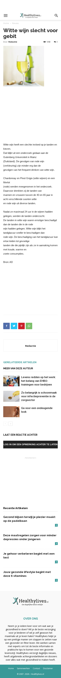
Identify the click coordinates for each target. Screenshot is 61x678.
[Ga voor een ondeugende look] (11, 411)
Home (6, 23)
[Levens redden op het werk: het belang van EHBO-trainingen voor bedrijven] (11, 380)
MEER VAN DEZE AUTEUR (18, 368)
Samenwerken (23, 668)
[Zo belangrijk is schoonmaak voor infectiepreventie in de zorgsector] (11, 396)
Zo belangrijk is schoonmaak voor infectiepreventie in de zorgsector (39, 396)
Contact (36, 668)
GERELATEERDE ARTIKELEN (19, 362)
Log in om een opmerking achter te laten (30, 444)
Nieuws (15, 23)
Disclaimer (48, 668)
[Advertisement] (31, 6)
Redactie (12, 42)
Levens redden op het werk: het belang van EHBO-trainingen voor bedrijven (38, 381)
